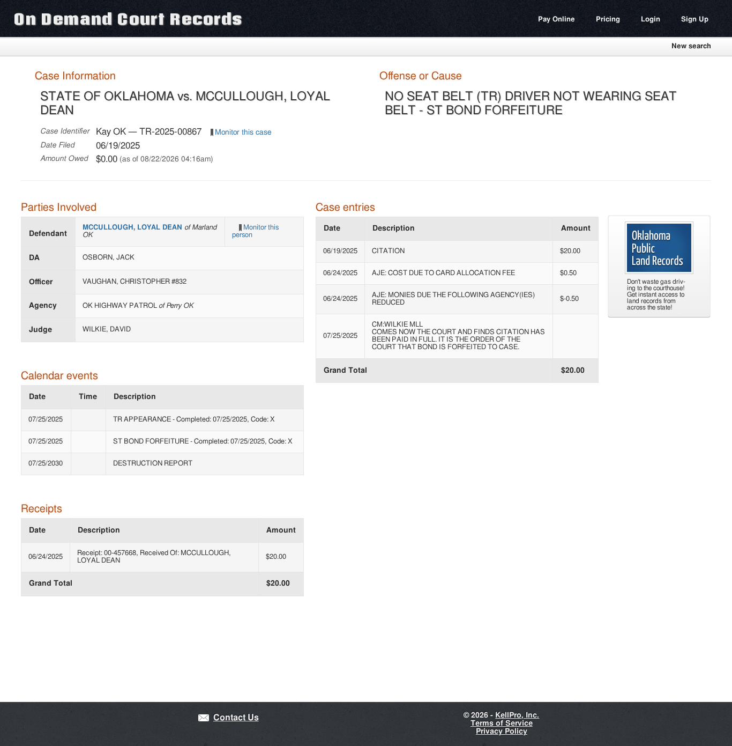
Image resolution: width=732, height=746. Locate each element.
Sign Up (694, 19)
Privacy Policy (501, 731)
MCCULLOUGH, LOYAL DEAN (133, 227)
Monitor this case (243, 132)
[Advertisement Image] (659, 272)
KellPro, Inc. (517, 715)
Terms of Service (501, 723)
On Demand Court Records (128, 18)
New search (691, 46)
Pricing (608, 19)
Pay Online (556, 19)
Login (650, 19)
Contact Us (236, 718)
